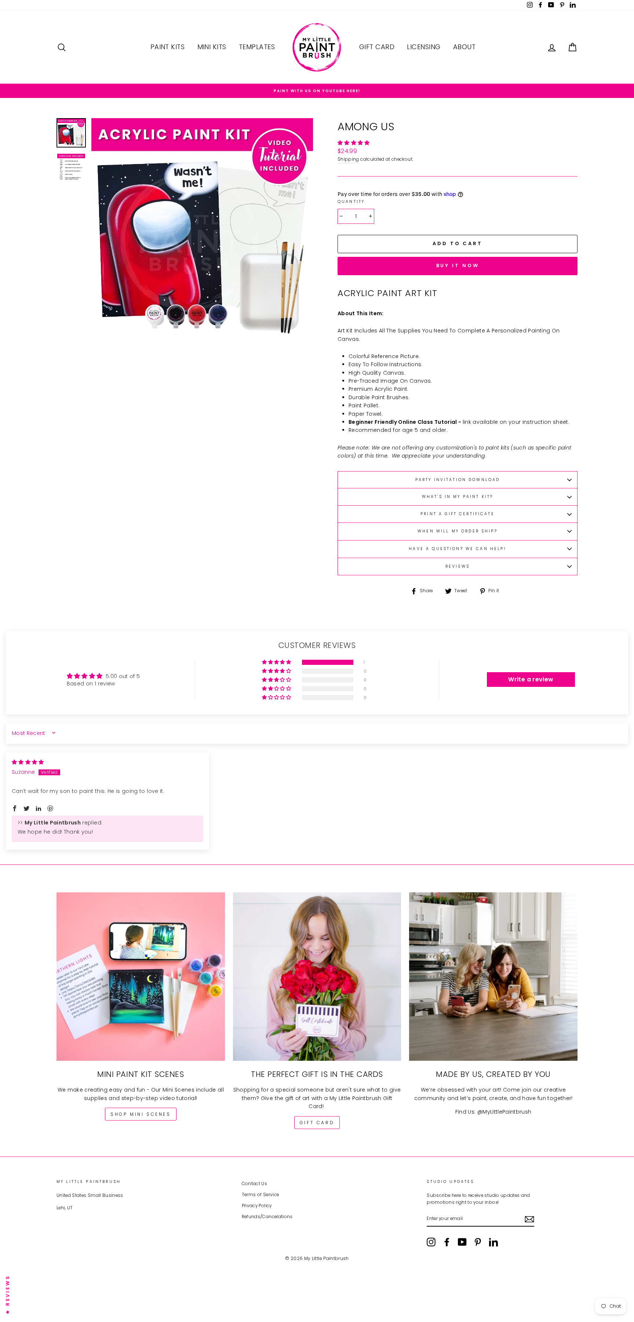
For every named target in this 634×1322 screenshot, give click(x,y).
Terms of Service (260, 1195)
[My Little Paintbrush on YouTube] (462, 1242)
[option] (317, 90)
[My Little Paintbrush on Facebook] (446, 1242)
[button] (354, 142)
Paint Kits (167, 46)
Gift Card (376, 46)
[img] (28, 762)
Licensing (423, 46)
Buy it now (457, 265)
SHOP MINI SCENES (140, 1114)
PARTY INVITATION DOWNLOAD (457, 479)
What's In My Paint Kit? (457, 496)
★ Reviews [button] (7, 1294)
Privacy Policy (257, 1206)
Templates (257, 46)
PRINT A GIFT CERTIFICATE (457, 514)
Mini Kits (211, 46)
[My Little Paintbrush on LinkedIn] (493, 1242)
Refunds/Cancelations (267, 1217)
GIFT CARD (317, 1122)
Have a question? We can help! (457, 548)
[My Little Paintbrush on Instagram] (431, 1242)
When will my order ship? (458, 531)
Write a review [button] (530, 679)
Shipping (348, 159)
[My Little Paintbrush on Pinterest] (477, 1242)
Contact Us (254, 1184)
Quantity (351, 201)
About (464, 46)
